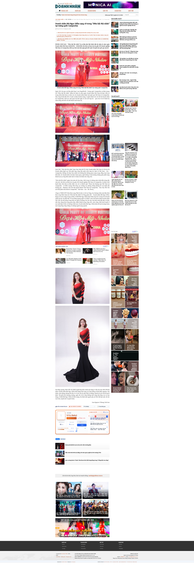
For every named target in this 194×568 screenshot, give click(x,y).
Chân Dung (83, 546)
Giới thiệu (58, 556)
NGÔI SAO (78, 11)
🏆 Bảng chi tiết (93, 412)
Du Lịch (120, 546)
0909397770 (123, 556)
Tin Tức (63, 544)
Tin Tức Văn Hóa (129, 561)
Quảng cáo (63, 556)
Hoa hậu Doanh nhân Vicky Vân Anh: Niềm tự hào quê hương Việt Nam (129, 87)
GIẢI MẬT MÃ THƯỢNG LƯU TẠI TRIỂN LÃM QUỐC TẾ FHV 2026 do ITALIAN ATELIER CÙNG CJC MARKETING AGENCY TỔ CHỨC (82, 39)
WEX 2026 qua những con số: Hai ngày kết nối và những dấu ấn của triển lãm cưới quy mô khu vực (128, 38)
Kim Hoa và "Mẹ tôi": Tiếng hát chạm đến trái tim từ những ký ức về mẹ (128, 52)
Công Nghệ (121, 548)
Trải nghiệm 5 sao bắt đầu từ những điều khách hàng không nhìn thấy (128, 59)
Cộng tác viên (68, 556)
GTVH (111, 561)
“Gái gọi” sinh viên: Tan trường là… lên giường (128, 73)
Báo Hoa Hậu (135, 561)
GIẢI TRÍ (105, 11)
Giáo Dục (120, 544)
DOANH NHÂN (92, 11)
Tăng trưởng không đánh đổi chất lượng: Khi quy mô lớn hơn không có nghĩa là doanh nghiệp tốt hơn (128, 24)
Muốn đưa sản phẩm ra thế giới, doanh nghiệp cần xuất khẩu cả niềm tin (128, 67)
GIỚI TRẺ (130, 11)
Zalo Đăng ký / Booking (75, 406)
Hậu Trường (64, 546)
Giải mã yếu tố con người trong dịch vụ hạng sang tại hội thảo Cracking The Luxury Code (78, 32)
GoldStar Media (64, 561)
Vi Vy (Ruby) (72, 415)
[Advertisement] (82, 469)
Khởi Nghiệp (83, 544)
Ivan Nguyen (73, 561)
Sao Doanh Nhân (64, 553)
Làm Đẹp (63, 548)
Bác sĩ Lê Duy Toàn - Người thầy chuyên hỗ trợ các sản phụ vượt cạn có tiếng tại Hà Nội (128, 81)
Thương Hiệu (83, 548)
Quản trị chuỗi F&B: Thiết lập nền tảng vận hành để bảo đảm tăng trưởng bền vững (128, 31)
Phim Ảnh (101, 546)
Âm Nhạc (101, 548)
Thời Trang (102, 544)
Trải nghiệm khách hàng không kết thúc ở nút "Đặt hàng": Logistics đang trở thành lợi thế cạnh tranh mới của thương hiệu (128, 46)
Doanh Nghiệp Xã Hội (122, 561)
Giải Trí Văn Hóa (106, 561)
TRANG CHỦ (64, 11)
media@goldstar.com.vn (95, 475)
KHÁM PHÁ (118, 11)
